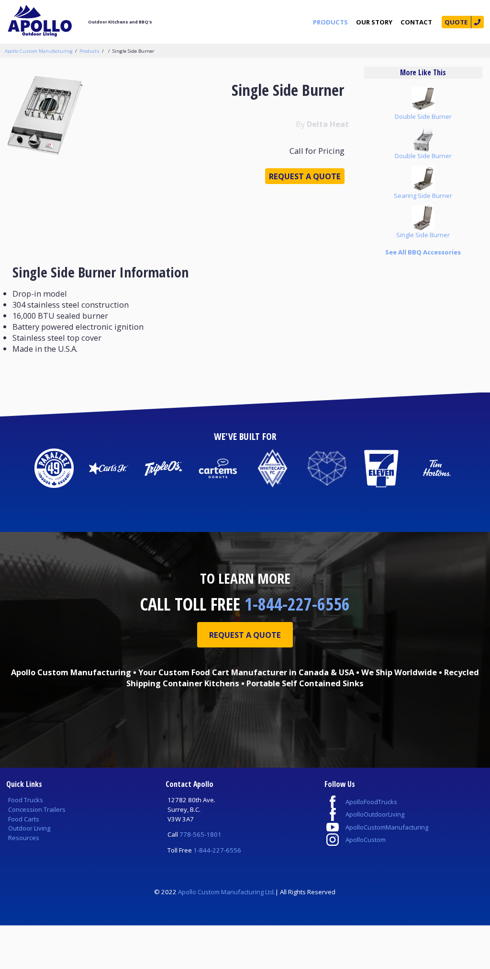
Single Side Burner (133, 50)
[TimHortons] (436, 468)
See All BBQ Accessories (423, 252)
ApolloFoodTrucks (371, 801)
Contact (416, 22)
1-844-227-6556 (297, 604)
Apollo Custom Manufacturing (39, 50)
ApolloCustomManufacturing (386, 827)
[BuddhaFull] (327, 468)
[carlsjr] (108, 468)
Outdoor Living (29, 828)
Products (330, 22)
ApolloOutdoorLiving (374, 814)
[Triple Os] (163, 468)
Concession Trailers (37, 809)
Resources (23, 837)
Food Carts (23, 819)
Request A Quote (245, 634)
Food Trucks (25, 800)
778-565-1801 (200, 834)
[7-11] (381, 468)
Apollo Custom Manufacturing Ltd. (226, 892)
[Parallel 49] (54, 468)
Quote (456, 22)
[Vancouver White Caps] (272, 468)
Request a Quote (305, 176)
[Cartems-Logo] (217, 468)
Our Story (374, 22)
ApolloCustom (365, 839)
